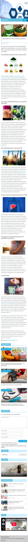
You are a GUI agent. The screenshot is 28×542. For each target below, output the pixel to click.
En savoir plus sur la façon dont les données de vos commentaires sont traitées (13, 446)
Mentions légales (5, 536)
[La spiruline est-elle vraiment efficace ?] (14, 30)
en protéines (22, 171)
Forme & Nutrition (13, 340)
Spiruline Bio (5, 304)
